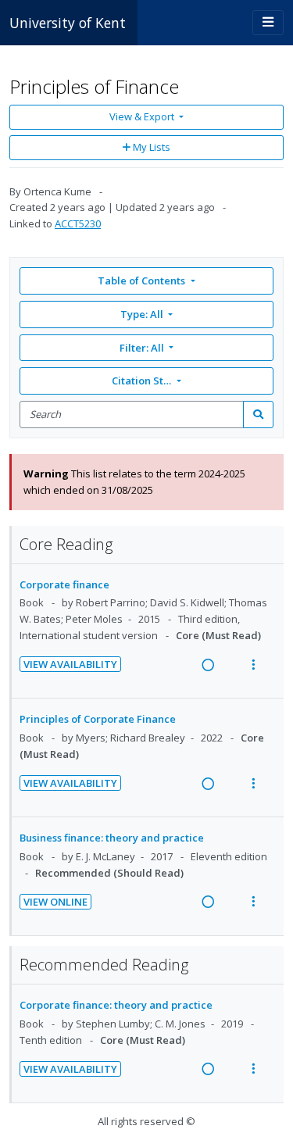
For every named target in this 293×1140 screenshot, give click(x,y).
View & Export (141, 116)
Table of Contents (141, 280)
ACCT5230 (78, 223)
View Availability (70, 664)
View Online (55, 902)
